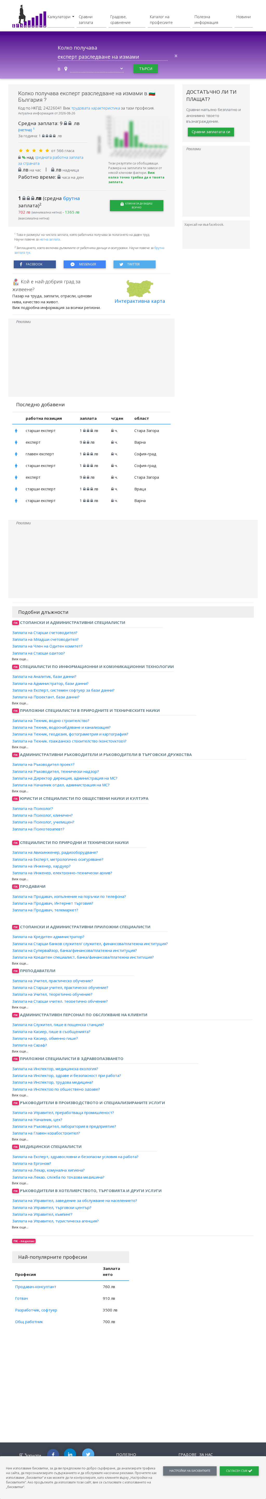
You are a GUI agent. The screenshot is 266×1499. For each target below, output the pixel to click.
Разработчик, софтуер (36, 1309)
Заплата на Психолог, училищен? (43, 821)
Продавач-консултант (35, 1286)
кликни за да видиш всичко (138, 205)
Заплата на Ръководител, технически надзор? (55, 771)
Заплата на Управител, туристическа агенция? (55, 1220)
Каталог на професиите (161, 19)
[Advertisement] (91, 360)
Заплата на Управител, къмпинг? (42, 1214)
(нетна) (26, 129)
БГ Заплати (30, 1455)
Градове (187, 1454)
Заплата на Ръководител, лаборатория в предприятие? (64, 1126)
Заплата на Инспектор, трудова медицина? (52, 1082)
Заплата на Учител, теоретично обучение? (52, 994)
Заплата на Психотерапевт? (38, 828)
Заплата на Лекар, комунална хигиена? (48, 1170)
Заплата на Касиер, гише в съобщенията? (51, 1031)
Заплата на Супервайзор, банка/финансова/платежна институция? (74, 950)
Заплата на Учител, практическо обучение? (52, 980)
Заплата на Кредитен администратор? (48, 936)
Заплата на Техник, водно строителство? (50, 720)
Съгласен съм (237, 1471)
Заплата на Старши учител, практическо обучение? (60, 987)
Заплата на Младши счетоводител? (45, 639)
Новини (243, 16)
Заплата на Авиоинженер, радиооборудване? (55, 852)
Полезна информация (206, 19)
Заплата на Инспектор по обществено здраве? (56, 1088)
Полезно (126, 1454)
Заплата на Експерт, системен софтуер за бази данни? (63, 690)
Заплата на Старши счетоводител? (44, 632)
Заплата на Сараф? (29, 1045)
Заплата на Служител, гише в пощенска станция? (58, 1024)
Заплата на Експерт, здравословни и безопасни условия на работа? (75, 1156)
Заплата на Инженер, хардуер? (41, 866)
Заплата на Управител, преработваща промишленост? (63, 1112)
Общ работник (29, 1321)
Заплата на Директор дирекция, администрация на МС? (64, 778)
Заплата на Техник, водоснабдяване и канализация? (61, 727)
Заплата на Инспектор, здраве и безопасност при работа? (66, 1075)
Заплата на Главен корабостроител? (46, 1133)
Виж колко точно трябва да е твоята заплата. (136, 177)
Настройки (189, 1471)
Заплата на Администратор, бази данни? (50, 683)
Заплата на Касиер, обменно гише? (45, 1038)
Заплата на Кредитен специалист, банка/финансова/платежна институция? (83, 957)
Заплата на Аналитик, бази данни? (44, 676)
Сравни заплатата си (211, 131)
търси (145, 68)
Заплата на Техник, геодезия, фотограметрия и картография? (70, 734)
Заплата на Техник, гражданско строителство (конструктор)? (69, 740)
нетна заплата (49, 239)
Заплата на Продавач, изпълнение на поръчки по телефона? (69, 896)
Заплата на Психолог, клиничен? (42, 815)
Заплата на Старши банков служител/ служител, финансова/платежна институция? (90, 943)
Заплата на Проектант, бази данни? (45, 696)
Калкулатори (59, 16)
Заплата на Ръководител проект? (43, 764)
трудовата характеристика (96, 108)
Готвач (21, 1298)
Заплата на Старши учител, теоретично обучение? (60, 1000)
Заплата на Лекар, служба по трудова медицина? (58, 1176)
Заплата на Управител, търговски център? (51, 1207)
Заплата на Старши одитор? (38, 652)
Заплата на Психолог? (32, 808)
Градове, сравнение (120, 19)
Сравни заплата (86, 19)
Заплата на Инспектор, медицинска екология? (55, 1068)
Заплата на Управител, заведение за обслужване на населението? (74, 1200)
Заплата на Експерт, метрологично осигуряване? (57, 859)
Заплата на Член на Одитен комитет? (47, 646)
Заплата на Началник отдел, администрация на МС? (61, 784)
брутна (71, 198)
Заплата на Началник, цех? (37, 1119)
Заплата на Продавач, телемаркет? (45, 909)
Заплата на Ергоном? (31, 1163)
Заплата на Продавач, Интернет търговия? (52, 903)
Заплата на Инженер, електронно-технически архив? (62, 872)
